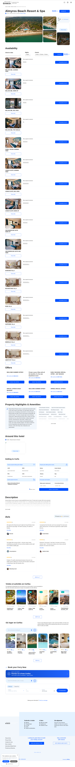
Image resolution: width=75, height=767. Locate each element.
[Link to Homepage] (7, 4)
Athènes (27, 722)
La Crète (27, 725)
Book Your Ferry (53, 489)
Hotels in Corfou (13, 6)
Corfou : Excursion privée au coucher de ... (42, 610)
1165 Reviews (66, 19)
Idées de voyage (43, 722)
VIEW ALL (37, 577)
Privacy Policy (8, 740)
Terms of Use (8, 738)
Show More (9, 530)
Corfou (27, 726)
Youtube (39, 755)
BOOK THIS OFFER (14, 382)
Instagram (34, 755)
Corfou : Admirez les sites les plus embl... (53, 610)
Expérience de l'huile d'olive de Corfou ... (10, 609)
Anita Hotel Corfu (41, 652)
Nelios (68, 759)
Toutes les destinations (30, 728)
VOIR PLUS (37, 616)
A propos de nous (9, 742)
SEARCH (59, 54)
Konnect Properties (20, 652)
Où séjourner (58, 720)
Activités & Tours (43, 725)
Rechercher (63, 690)
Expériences (43, 723)
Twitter (36, 754)
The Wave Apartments (9, 652)
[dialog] (10, 760)
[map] (64, 2)
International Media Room (10, 746)
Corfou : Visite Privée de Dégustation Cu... (32, 610)
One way (10, 686)
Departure (43, 689)
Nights (27, 52)
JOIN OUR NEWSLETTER (36, 743)
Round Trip (17, 686)
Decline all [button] (13, 761)
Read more (8, 759)
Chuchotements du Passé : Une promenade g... (64, 609)
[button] (10, 764)
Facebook (32, 755)
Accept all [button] (6, 761)
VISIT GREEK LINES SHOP (61, 743)
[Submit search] (34, 630)
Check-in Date (9, 52)
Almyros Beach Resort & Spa (32, 653)
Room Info (13, 74)
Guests (37, 52)
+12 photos (63, 38)
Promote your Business (10, 748)
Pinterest (41, 755)
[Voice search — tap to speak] (31, 630)
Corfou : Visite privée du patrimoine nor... (21, 610)
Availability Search (63, 62)
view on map (22, 13)
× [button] (17, 755)
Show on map (63, 29)
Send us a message (43, 700)
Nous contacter (8, 744)
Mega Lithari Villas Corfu (64, 652)
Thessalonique (29, 723)
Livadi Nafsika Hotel (53, 652)
